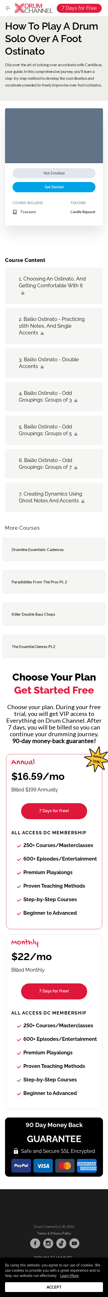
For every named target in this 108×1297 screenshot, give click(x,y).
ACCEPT (54, 1287)
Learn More (69, 1276)
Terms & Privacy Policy (54, 1233)
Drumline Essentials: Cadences (38, 549)
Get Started (54, 187)
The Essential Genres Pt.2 (33, 646)
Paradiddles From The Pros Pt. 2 (39, 581)
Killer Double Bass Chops (33, 614)
